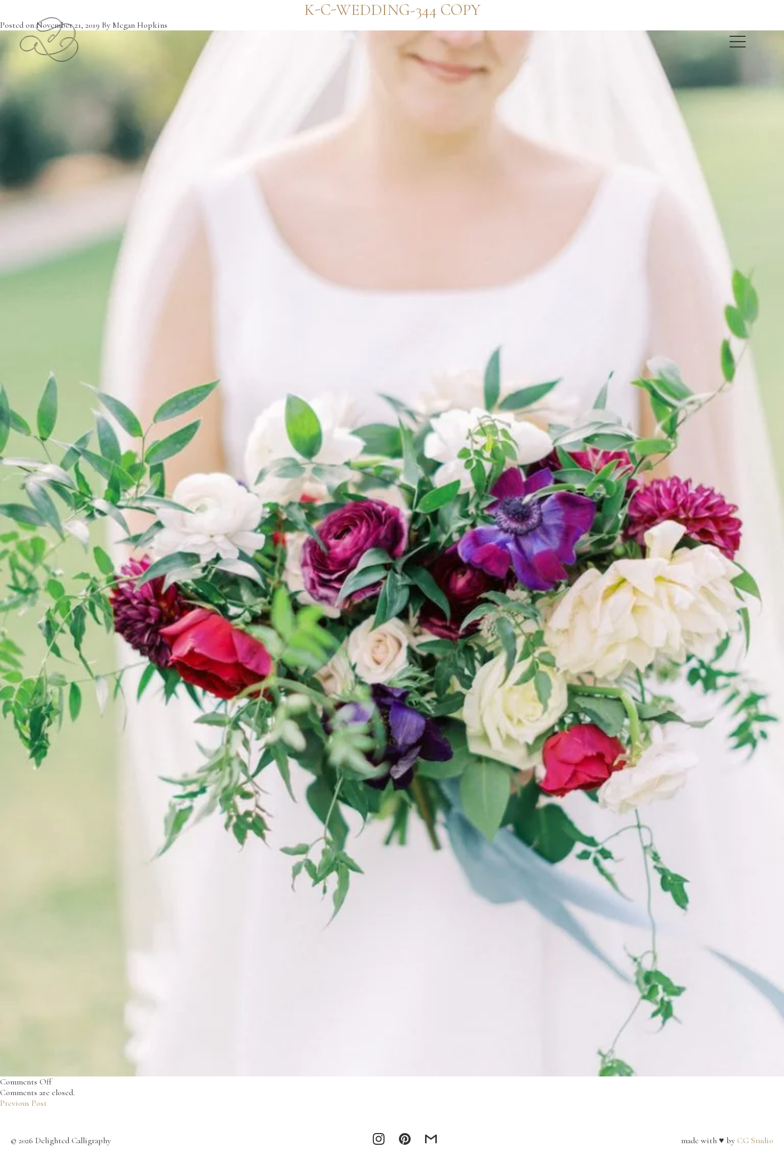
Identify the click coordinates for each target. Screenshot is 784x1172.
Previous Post (23, 1103)
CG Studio (754, 1140)
